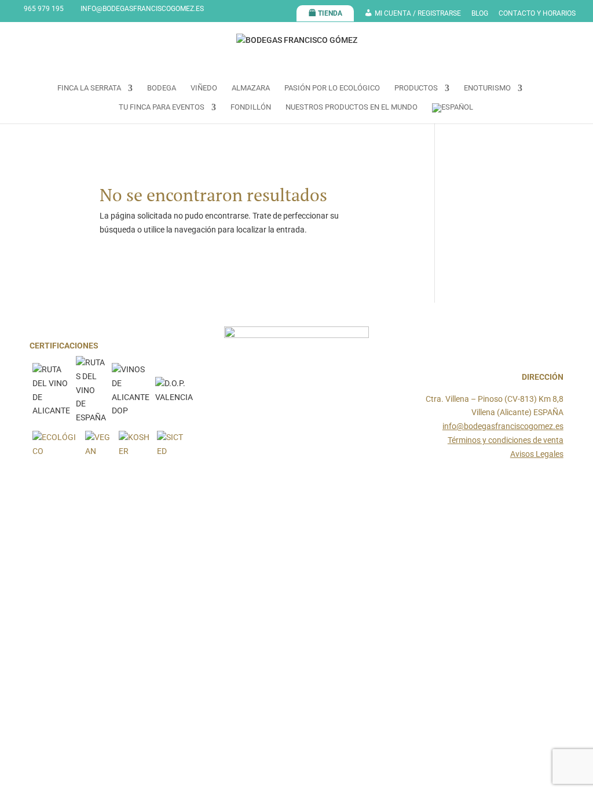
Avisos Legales (536, 454)
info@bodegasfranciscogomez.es (502, 426)
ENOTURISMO (487, 88)
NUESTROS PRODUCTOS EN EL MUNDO (351, 107)
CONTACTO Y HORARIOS (537, 13)
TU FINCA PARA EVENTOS (161, 107)
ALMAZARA (251, 88)
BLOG (479, 13)
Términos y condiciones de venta (505, 440)
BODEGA (161, 88)
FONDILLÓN (250, 107)
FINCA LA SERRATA (89, 88)
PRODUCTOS (416, 88)
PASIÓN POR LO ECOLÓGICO (332, 88)
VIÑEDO (204, 88)
